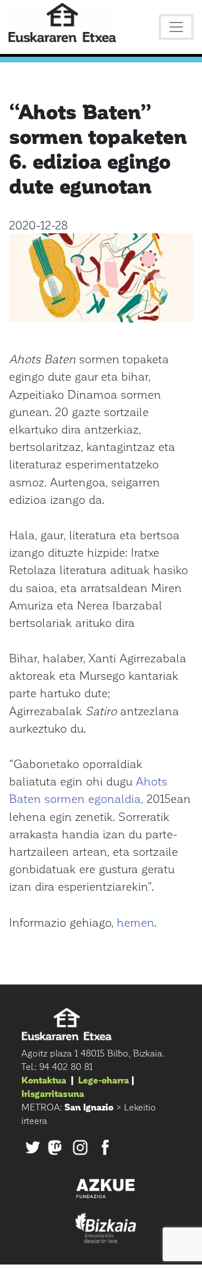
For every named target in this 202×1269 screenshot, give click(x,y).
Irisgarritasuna (52, 1093)
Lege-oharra (103, 1079)
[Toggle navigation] (176, 27)
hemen (135, 922)
